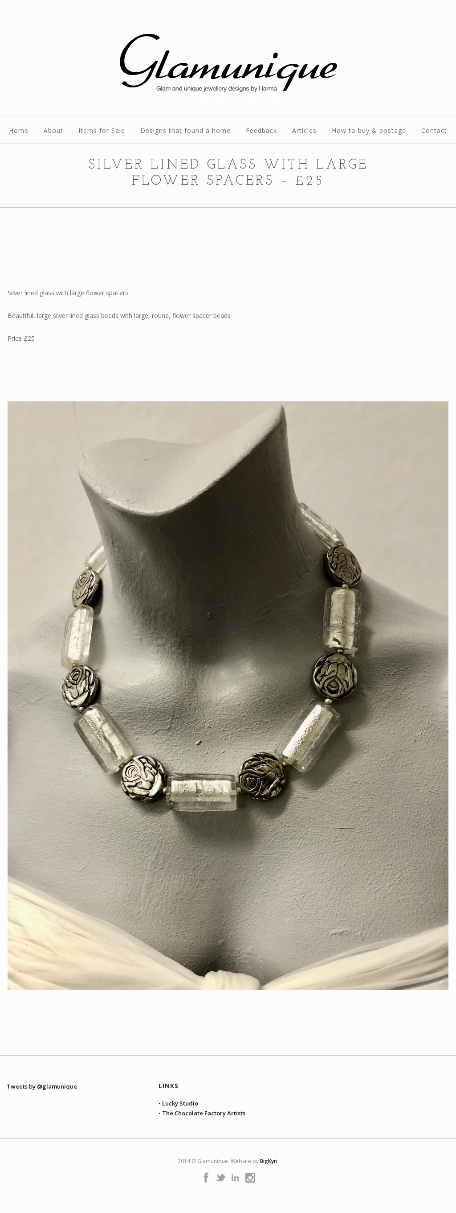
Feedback (261, 131)
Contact (434, 131)
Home (18, 131)
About (53, 131)
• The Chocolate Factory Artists (202, 1113)
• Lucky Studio (178, 1103)
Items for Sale (101, 131)
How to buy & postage (369, 131)
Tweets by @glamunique (42, 1086)
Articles (304, 131)
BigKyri (268, 1161)
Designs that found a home (185, 131)
